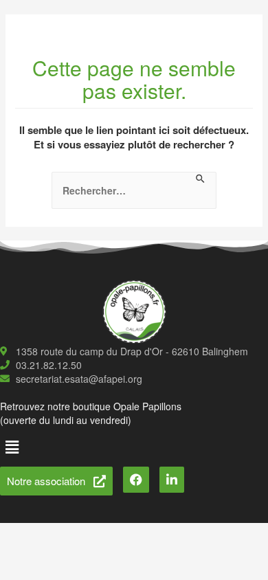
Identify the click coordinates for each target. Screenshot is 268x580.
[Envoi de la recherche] (201, 179)
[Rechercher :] (134, 190)
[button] (11, 447)
